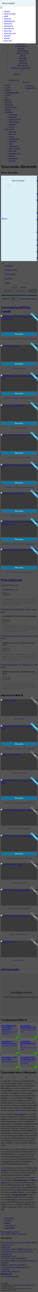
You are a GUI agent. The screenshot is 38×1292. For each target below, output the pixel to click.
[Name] (8, 185)
